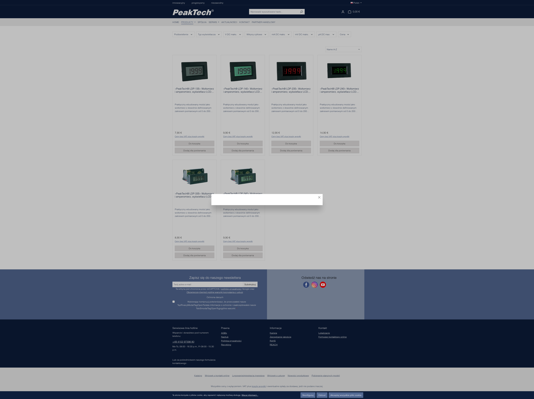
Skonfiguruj (308, 395)
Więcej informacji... (250, 395)
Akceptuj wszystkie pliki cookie (345, 395)
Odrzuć (322, 395)
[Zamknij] (319, 197)
